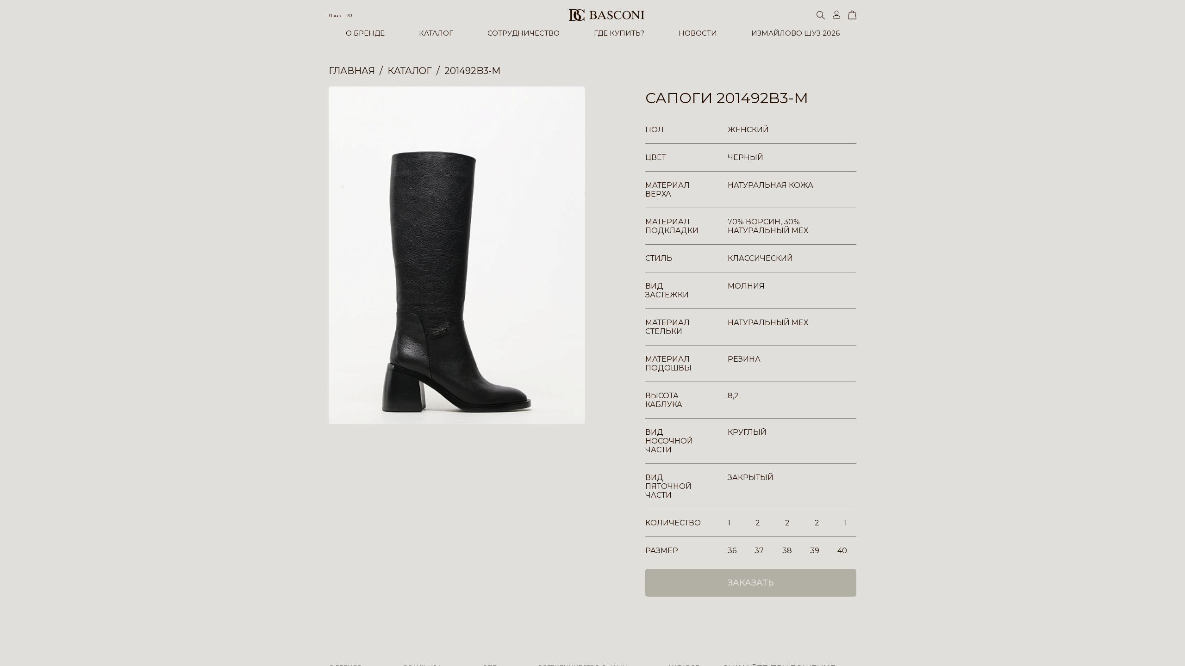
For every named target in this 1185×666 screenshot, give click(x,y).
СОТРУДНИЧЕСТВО (523, 33)
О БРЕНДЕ (365, 33)
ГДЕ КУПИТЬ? (619, 33)
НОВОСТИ (698, 33)
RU (348, 15)
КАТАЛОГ (436, 33)
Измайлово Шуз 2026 (795, 33)
